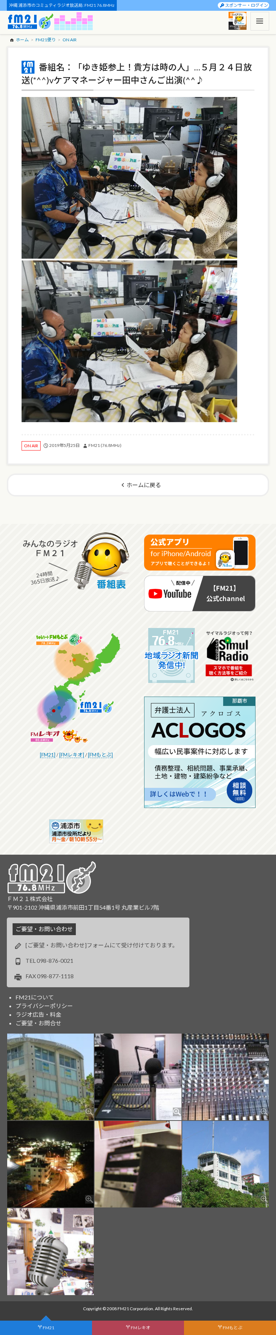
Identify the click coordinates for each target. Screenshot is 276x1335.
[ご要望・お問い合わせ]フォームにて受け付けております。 (102, 945)
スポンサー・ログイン (246, 5)
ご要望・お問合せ (38, 1023)
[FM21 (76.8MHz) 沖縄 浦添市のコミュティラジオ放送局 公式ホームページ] (30, 21)
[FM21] (47, 755)
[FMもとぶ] (100, 755)
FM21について (34, 997)
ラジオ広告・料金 (38, 1014)
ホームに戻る (143, 484)
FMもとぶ (232, 1327)
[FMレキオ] (71, 755)
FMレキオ (140, 1327)
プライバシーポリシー (44, 1005)
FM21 (48, 1327)
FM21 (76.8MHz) (104, 445)
